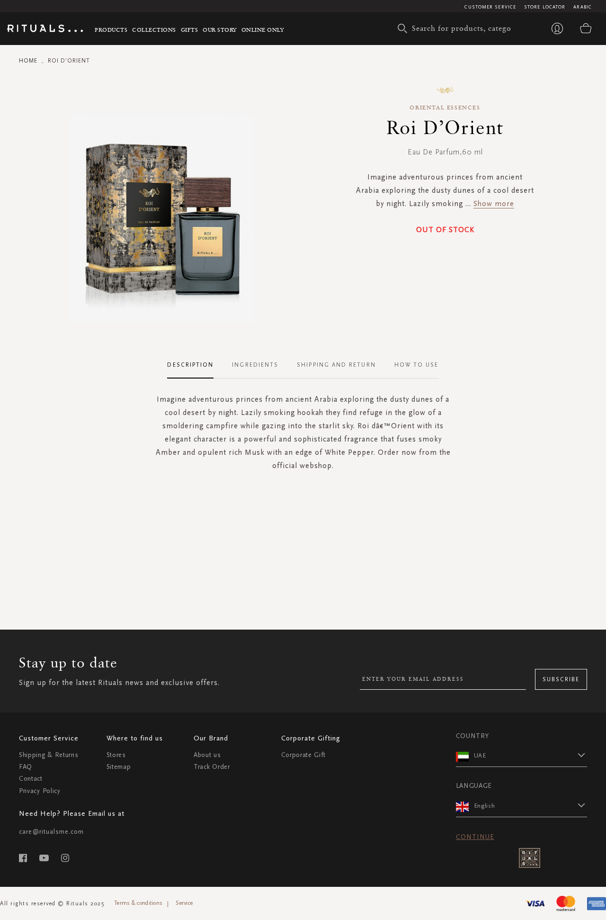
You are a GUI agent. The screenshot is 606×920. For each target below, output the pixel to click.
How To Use (416, 364)
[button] (531, 755)
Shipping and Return (336, 364)
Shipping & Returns (49, 755)
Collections (154, 29)
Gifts (189, 29)
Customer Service (490, 7)
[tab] (195, 365)
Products (111, 29)
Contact (31, 779)
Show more (493, 203)
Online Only (262, 29)
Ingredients (255, 364)
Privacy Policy (40, 791)
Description (190, 364)
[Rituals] (45, 30)
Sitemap (119, 767)
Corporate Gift (303, 755)
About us (207, 755)
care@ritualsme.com (51, 832)
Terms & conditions (138, 903)
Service (184, 903)
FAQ (25, 767)
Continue (475, 837)
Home (28, 60)
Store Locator (544, 7)
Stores (116, 755)
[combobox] (457, 28)
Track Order (212, 767)
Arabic (582, 7)
